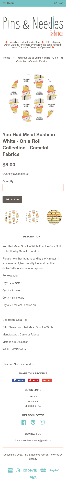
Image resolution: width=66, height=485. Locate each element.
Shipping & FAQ (33, 405)
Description (31, 236)
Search (33, 396)
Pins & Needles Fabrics (36, 454)
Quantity (8, 181)
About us (33, 401)
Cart (60, 3)
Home (6, 57)
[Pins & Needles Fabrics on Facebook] (23, 421)
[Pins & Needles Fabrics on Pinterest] (33, 421)
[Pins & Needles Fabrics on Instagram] (42, 421)
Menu (10, 3)
